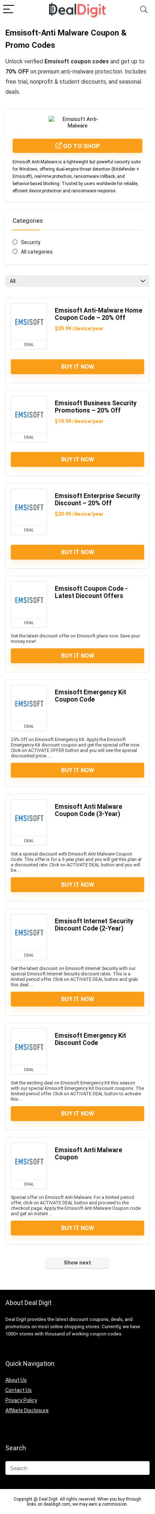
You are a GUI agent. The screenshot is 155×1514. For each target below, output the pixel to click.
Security (30, 242)
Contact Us (18, 1390)
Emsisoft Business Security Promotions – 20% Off (96, 407)
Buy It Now (77, 366)
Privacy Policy (21, 1400)
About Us (16, 1380)
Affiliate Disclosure (27, 1410)
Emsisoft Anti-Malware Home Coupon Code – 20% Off (98, 314)
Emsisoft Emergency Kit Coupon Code (90, 696)
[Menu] (8, 9)
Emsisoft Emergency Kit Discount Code (90, 1039)
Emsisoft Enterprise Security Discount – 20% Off (97, 499)
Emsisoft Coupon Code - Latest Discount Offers (91, 592)
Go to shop (81, 146)
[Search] (143, 9)
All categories (37, 252)
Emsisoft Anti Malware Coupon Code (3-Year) (88, 810)
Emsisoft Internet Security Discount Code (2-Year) (94, 924)
